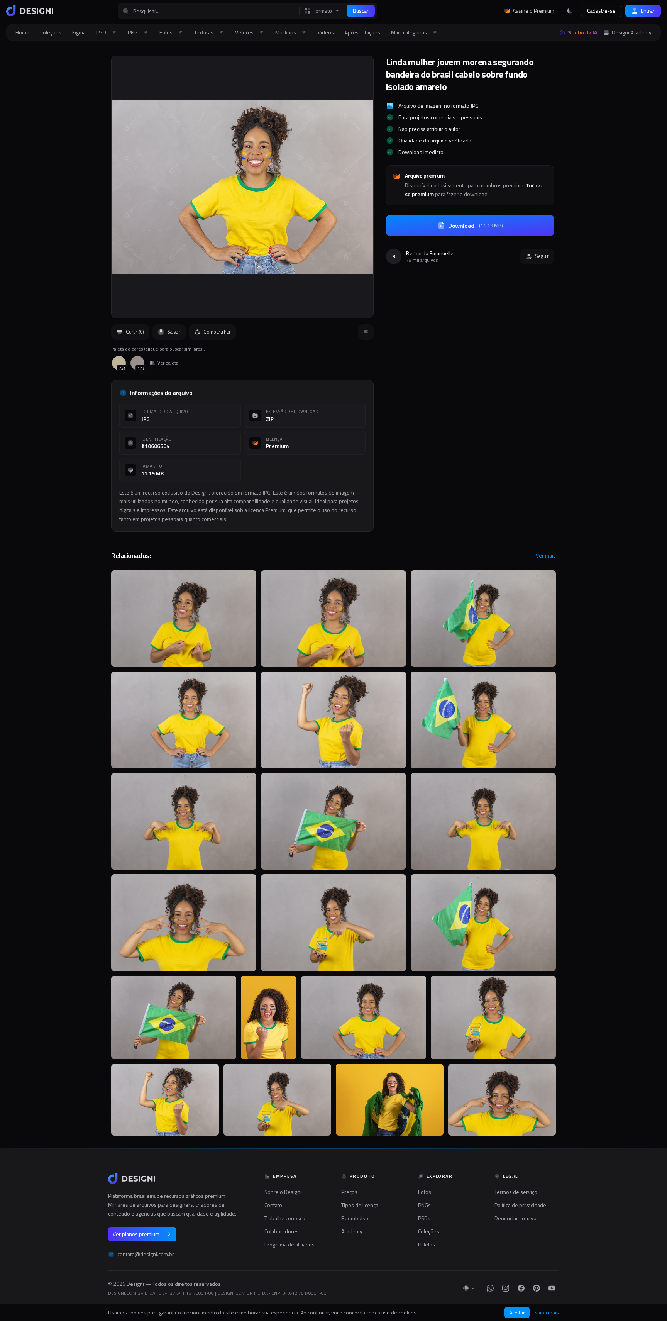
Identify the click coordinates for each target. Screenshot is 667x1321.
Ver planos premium (136, 1234)
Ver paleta (167, 363)
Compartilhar (217, 332)
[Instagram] (506, 1288)
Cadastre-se (601, 11)
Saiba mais (546, 1312)
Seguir (542, 256)
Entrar (648, 11)
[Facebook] (521, 1288)
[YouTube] (552, 1288)
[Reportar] (366, 332)
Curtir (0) (135, 332)
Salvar (173, 332)
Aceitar (517, 1312)
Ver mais (546, 556)
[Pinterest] (536, 1288)
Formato (322, 11)
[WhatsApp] (490, 1288)
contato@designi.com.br (145, 1254)
